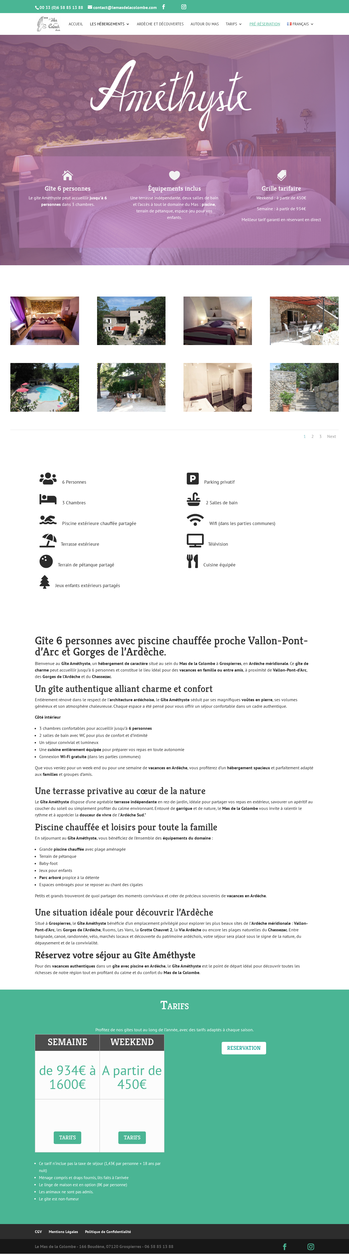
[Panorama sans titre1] (217, 410)
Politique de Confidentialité (108, 1231)
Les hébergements (107, 24)
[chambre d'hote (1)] (44, 343)
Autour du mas (205, 24)
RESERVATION (244, 1048)
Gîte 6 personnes (68, 188)
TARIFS (67, 1137)
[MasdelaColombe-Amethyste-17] (131, 343)
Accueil (76, 24)
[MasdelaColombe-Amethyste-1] (131, 410)
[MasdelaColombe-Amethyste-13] (304, 343)
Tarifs (231, 24)
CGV (38, 1231)
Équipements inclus (174, 188)
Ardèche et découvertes (160, 24)
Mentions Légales (63, 1231)
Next (331, 436)
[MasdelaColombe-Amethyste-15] (304, 410)
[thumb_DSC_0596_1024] (217, 343)
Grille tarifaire (281, 188)
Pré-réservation (264, 24)
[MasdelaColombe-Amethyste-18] (44, 410)
